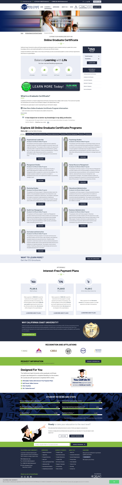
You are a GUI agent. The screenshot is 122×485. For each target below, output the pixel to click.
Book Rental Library (60, 454)
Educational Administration (79, 189)
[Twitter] (85, 2)
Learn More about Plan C (88, 312)
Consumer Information (75, 454)
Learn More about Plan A (33, 313)
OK (114, 481)
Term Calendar (73, 461)
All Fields (22, 134)
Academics (47, 7)
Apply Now (45, 454)
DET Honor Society (60, 461)
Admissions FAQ (46, 464)
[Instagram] (89, 2)
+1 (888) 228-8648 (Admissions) (29, 463)
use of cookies (85, 481)
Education (81, 134)
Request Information (47, 452)
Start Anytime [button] (27, 386)
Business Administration (53, 134)
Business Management (72, 134)
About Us (72, 452)
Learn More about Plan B (61, 313)
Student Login (97, 1)
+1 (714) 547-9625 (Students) (28, 461)
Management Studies (37, 165)
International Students (47, 466)
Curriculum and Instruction (37, 232)
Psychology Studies (79, 140)
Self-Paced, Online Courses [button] (30, 383)
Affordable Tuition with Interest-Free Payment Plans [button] (38, 381)
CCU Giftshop (59, 466)
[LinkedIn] (87, 2)
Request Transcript (60, 464)
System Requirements (75, 457)
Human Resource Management (79, 165)
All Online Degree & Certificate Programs (33, 33)
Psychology (29, 134)
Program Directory (46, 457)
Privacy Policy (73, 459)
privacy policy (57, 481)
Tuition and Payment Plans (48, 461)
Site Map (72, 466)
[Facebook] (22, 477)
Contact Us (72, 468)
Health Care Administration (39, 134)
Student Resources (60, 457)
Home (41, 7)
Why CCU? (45, 459)
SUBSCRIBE (86, 457)
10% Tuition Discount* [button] (29, 388)
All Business (88, 134)
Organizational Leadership (37, 140)
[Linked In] (28, 477)
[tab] (23, 134)
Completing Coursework (48, 468)
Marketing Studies (37, 189)
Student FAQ (59, 459)
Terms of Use (73, 464)
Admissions (56, 7)
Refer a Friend (59, 468)
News (71, 7)
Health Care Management (37, 211)
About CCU (65, 7)
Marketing (63, 134)
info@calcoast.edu (26, 458)
